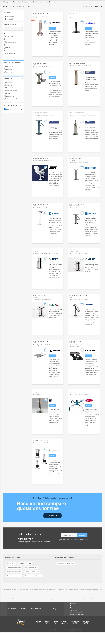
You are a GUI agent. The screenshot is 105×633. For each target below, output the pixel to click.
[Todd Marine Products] (92, 400)
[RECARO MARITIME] (92, 72)
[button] (13, 24)
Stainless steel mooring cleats (33, 576)
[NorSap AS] (55, 350)
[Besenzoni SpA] (55, 72)
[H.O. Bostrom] (55, 449)
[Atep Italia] (55, 259)
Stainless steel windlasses (14, 576)
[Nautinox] (92, 304)
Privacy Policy (73, 539)
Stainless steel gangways (14, 567)
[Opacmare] (92, 22)
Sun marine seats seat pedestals (66, 563)
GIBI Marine (10, 48)
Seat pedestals (11, 563)
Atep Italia (9, 36)
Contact (52, 28)
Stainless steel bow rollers (14, 572)
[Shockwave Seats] (92, 350)
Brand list (73, 604)
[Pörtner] (92, 167)
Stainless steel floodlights (32, 572)
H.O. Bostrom (10, 54)
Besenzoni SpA (11, 42)
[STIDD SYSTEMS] (55, 167)
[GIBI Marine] (55, 400)
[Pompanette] (55, 22)
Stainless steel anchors (31, 567)
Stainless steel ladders (25, 563)
